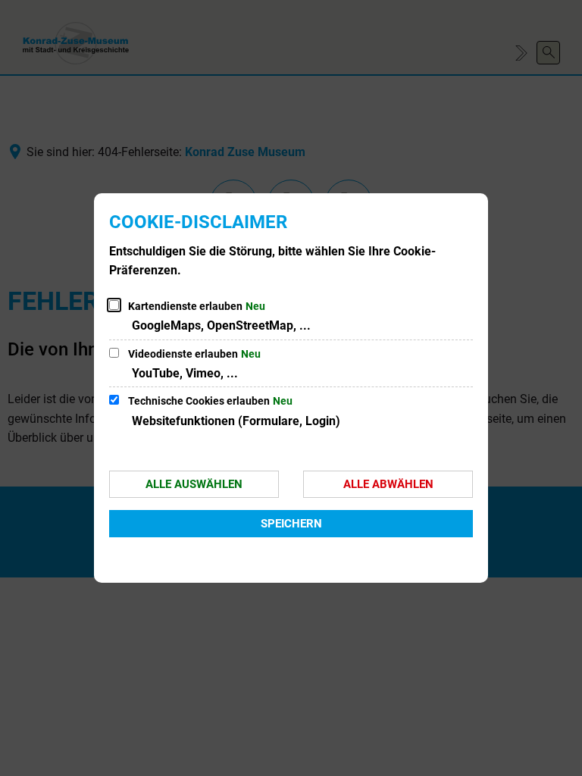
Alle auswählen (194, 484)
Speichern (291, 523)
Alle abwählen (388, 484)
